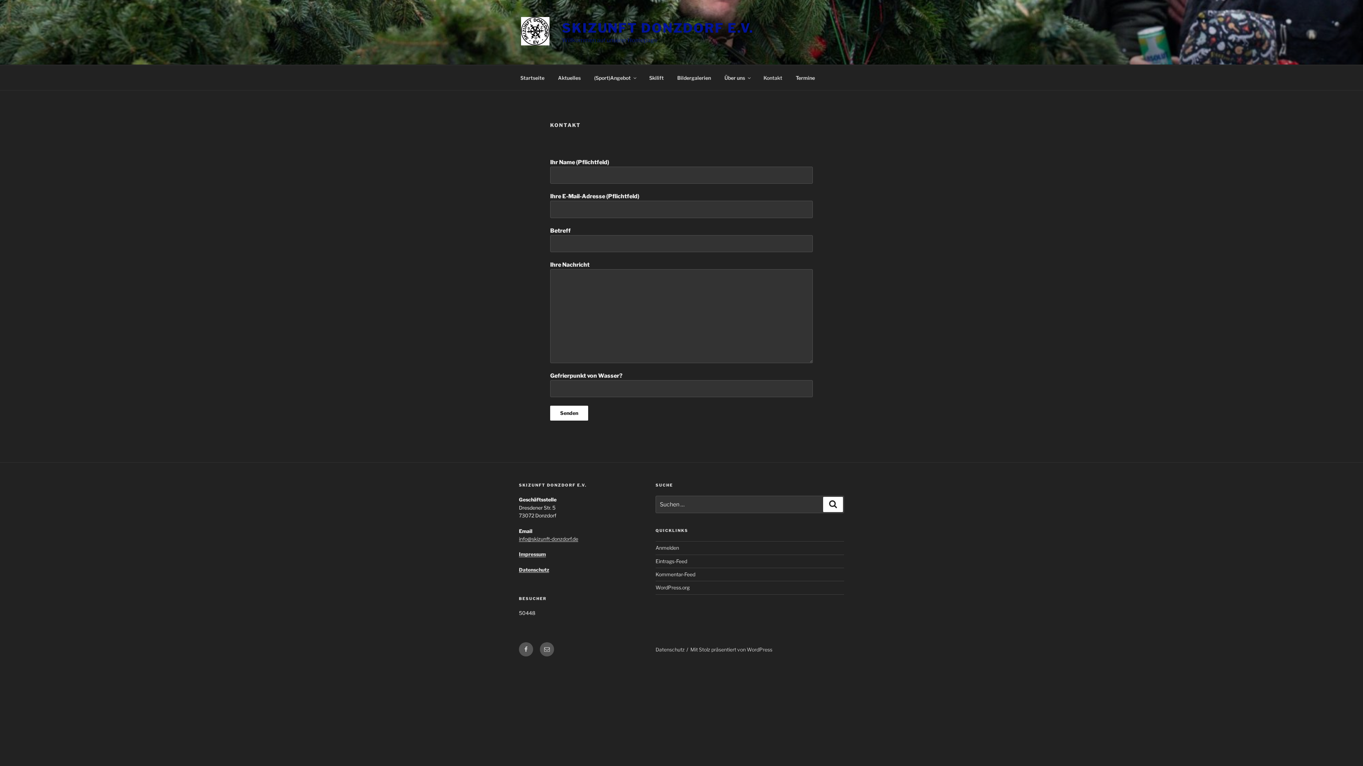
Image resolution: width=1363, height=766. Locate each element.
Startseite (532, 78)
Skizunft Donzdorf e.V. (658, 28)
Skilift (656, 78)
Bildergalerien (694, 78)
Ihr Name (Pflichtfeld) (579, 162)
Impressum (532, 554)
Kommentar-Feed (675, 574)
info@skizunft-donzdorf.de (548, 539)
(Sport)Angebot (612, 78)
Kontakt (772, 78)
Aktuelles (569, 78)
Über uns (734, 78)
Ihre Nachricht (570, 264)
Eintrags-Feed (671, 561)
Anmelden (667, 548)
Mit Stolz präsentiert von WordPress (731, 649)
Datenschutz (534, 570)
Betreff (560, 230)
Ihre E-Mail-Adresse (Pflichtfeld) (594, 196)
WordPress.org (673, 587)
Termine (805, 78)
